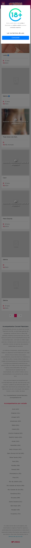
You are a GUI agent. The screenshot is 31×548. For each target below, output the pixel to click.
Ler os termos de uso (15, 33)
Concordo (15, 38)
